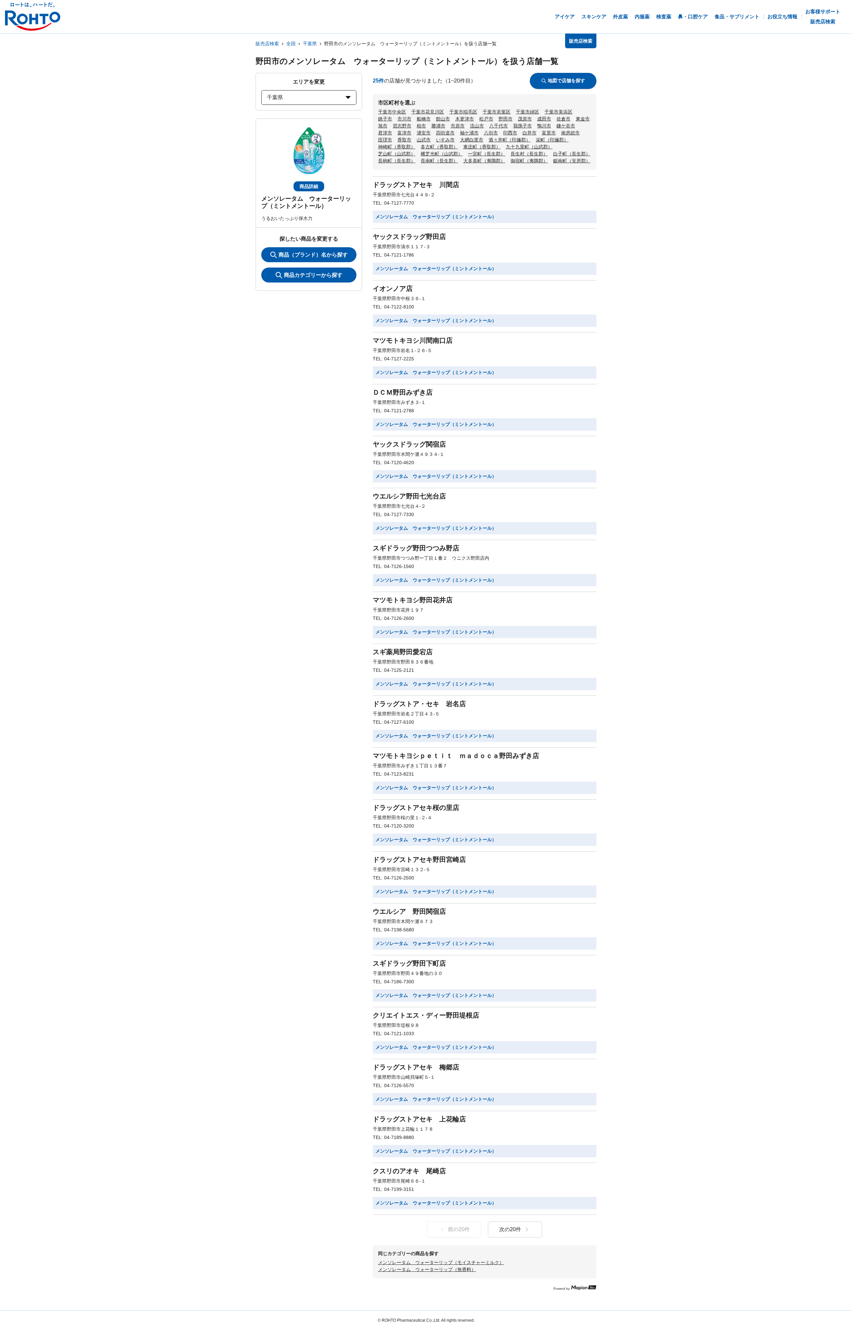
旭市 (382, 125)
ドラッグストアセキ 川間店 (416, 184)
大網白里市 (471, 139)
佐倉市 (563, 118)
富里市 (549, 132)
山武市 (424, 139)
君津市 (385, 132)
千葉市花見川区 (427, 111)
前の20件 (459, 1229)
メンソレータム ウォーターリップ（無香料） (427, 1269)
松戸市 (486, 118)
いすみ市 (445, 139)
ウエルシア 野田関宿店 (409, 911)
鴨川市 (544, 125)
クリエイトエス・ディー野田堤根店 (426, 1015)
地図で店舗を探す (566, 80)
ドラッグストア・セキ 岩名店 (419, 703)
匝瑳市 (385, 139)
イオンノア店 (393, 288)
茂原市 (525, 118)
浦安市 (424, 132)
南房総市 (570, 132)
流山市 (477, 125)
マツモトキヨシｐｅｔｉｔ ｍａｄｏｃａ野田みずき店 (456, 755)
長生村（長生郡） (529, 153)
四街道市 (445, 132)
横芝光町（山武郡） (442, 153)
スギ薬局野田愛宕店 (403, 652)
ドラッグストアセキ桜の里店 (416, 807)
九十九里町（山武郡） (529, 146)
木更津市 (464, 118)
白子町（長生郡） (571, 153)
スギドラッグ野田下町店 (409, 963)
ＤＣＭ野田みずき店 (403, 392)
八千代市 (498, 125)
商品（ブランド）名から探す (313, 255)
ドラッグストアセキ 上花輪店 (419, 1119)
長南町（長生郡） (439, 160)
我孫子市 (522, 125)
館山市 (443, 118)
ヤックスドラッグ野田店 (409, 236)
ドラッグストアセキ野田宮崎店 (419, 859)
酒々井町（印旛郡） (510, 139)
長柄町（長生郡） (396, 160)
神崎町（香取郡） (396, 146)
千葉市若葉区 (497, 111)
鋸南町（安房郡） (571, 160)
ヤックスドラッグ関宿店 (409, 444)
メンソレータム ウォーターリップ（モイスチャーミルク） (441, 1262)
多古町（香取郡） (439, 146)
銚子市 (385, 118)
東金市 (583, 118)
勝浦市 (438, 125)
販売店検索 (267, 43)
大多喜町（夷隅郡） (484, 160)
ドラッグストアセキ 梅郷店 (416, 1067)
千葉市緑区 (527, 111)
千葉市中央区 (392, 111)
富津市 (404, 132)
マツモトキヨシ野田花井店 (413, 600)
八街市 (491, 132)
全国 (291, 43)
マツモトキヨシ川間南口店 (413, 340)
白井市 (529, 132)
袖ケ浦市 (469, 132)
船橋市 (424, 118)
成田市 (544, 118)
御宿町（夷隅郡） (529, 160)
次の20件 (510, 1229)
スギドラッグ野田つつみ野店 (416, 548)
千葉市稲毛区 (463, 111)
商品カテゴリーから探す (313, 275)
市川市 (404, 118)
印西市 (510, 132)
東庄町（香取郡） (482, 146)
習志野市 (402, 125)
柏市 (421, 125)
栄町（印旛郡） (552, 139)
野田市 (506, 118)
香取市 (404, 139)
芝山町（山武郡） (396, 153)
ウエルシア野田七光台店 (409, 496)
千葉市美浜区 (558, 111)
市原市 (458, 125)
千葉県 (310, 43)
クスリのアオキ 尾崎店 (409, 1171)
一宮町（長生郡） (486, 153)
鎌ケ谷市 (565, 125)
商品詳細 (309, 186)
